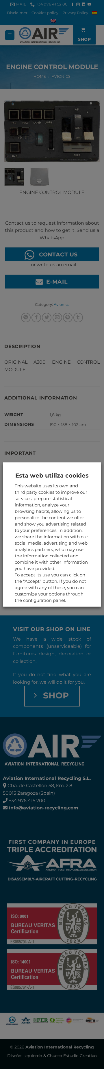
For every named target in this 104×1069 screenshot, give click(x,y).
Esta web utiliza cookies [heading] (52, 475)
